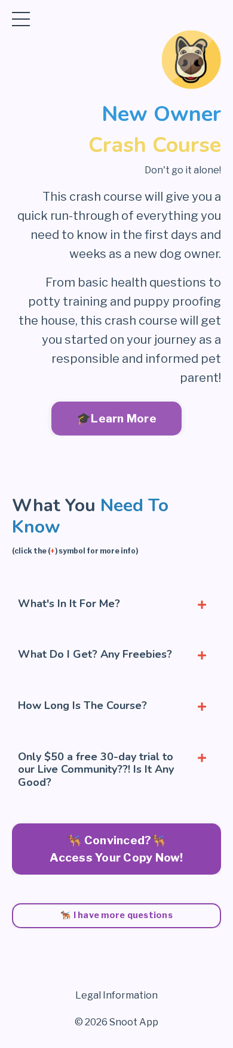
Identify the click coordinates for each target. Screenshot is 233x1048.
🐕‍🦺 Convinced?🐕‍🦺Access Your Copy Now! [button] (116, 848)
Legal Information (116, 995)
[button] (116, 845)
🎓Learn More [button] (116, 418)
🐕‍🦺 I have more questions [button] (116, 915)
